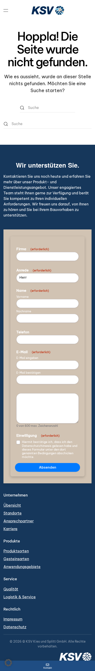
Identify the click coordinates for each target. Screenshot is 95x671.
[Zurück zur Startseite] (47, 10)
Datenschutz (14, 627)
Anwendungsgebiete (22, 566)
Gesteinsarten (16, 559)
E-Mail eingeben (27, 358)
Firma (32, 249)
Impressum (12, 619)
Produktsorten (16, 551)
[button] (5, 10)
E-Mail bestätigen (28, 372)
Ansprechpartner (18, 521)
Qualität (10, 589)
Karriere (10, 529)
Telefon (22, 332)
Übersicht (12, 505)
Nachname (23, 311)
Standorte (12, 513)
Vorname (22, 296)
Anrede (33, 270)
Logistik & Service (19, 597)
